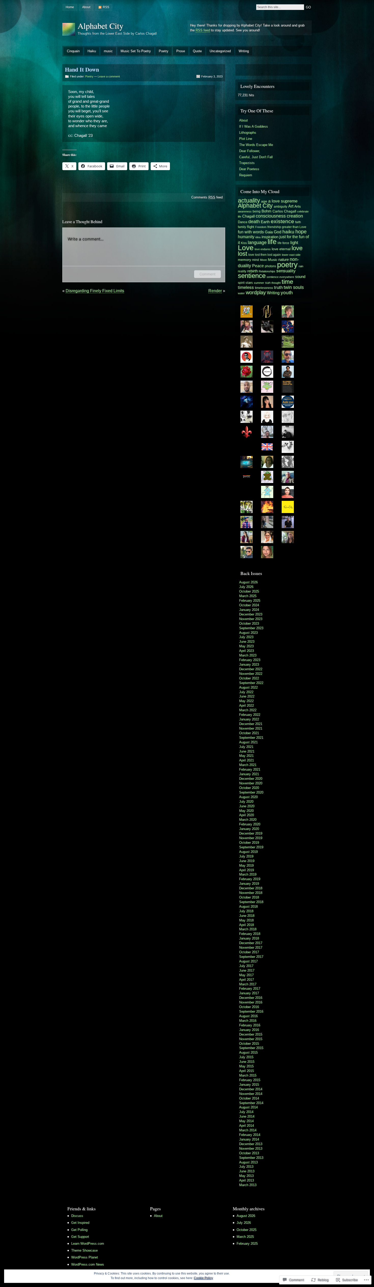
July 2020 (246, 801)
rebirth (252, 271)
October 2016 (249, 1007)
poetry (287, 264)
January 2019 (249, 884)
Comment (207, 274)
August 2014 (248, 1107)
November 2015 (250, 1039)
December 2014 (250, 1089)
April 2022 (246, 705)
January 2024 (249, 610)
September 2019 (251, 847)
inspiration (270, 237)
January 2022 (249, 719)
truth (278, 287)
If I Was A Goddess (253, 126)
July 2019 (246, 856)
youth (287, 292)
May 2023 (246, 646)
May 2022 (246, 701)
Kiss (244, 243)
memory (244, 260)
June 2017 (246, 970)
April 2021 (246, 760)
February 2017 (249, 988)
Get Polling (79, 1230)
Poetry (163, 51)
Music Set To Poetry (136, 51)
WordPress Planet (84, 1257)
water (241, 293)
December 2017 (250, 943)
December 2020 (250, 779)
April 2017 (246, 980)
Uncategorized (220, 51)
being (257, 211)
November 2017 (250, 947)
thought (276, 282)
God (277, 232)
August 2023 (248, 633)
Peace (258, 266)
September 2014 (251, 1103)
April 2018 (246, 925)
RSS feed (203, 30)
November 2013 (250, 1148)
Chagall (248, 216)
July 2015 (246, 1057)
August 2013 (248, 1162)
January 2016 (249, 1030)
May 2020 (246, 811)
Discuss (77, 1216)
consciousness (271, 216)
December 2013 (250, 1144)
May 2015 (246, 1066)
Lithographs (247, 133)
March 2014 (247, 1130)
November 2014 (250, 1094)
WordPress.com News (87, 1264)
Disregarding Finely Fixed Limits (95, 291)
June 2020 (246, 806)
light (294, 242)
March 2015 (247, 1075)
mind (255, 260)
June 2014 (246, 1116)
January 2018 (249, 938)
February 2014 (249, 1135)
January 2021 (249, 774)
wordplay (256, 292)
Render (215, 291)
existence (282, 221)
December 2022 (250, 669)
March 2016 (247, 1021)
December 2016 (250, 998)
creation (295, 216)
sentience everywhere (280, 276)
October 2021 (249, 733)
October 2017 (249, 952)
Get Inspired (80, 1223)
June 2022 (246, 696)
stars (249, 283)
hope (301, 231)
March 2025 (247, 596)
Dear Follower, (249, 151)
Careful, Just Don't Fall (256, 157)
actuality (249, 200)
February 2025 (249, 600)
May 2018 (246, 920)
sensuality (286, 271)
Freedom (260, 227)
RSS (106, 7)
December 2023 (250, 614)
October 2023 (249, 623)
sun (267, 283)
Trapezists (247, 163)
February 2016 (249, 1025)
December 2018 (250, 888)
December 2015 (250, 1034)
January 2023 (249, 664)
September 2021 (251, 738)
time (287, 281)
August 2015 (248, 1052)
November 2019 (250, 838)
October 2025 (249, 591)
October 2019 (249, 842)
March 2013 (247, 1185)
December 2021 (250, 724)
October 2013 (249, 1153)
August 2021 (248, 742)
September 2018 (251, 902)
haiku (288, 231)
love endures (263, 249)
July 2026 (246, 587)
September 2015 (251, 1048)
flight (250, 227)
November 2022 (250, 674)
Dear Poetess (249, 169)
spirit (241, 282)
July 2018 (246, 911)
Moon (263, 259)
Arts (297, 206)
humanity (246, 237)
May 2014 (246, 1121)
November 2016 (250, 1002)
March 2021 (247, 765)
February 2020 (249, 824)
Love (246, 248)
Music (272, 260)
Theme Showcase (84, 1250)
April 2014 (246, 1126)
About (86, 7)
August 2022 (248, 687)
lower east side (291, 254)
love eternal (281, 249)
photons (270, 266)
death (254, 221)
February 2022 (249, 715)
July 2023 (246, 637)
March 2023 (247, 655)
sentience (252, 275)
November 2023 (250, 619)
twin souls (294, 287)
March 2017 (247, 984)
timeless (246, 287)
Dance (242, 222)
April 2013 (246, 1180)
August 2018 (248, 906)
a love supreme (282, 201)
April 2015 (246, 1071)
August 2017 (248, 961)
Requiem (245, 175)
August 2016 (248, 1016)
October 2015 (249, 1043)
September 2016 (251, 1011)
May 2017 (246, 975)
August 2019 (248, 852)
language (257, 242)
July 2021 (246, 747)
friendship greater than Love (286, 227)
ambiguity (280, 206)
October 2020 (249, 788)
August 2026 (248, 582)
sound (300, 276)
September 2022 (251, 683)
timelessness (264, 288)
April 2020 (246, 815)
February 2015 (249, 1080)
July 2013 (246, 1167)
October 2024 (249, 605)
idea (258, 237)
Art (290, 206)
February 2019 (249, 879)
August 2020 (248, 797)
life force (283, 243)
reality (242, 271)
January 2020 (249, 829)
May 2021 (246, 756)
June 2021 (246, 751)
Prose (180, 51)
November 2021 (250, 728)
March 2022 (247, 710)
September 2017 (251, 957)
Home (70, 7)
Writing (244, 51)
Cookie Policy (203, 1278)
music (108, 51)
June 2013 (246, 1171)
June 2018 (246, 916)
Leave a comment (109, 76)
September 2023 (251, 628)
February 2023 (249, 660)
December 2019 (250, 833)
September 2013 (251, 1158)
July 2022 (246, 692)
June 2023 (246, 642)
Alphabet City (100, 25)
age (264, 201)
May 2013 (246, 1176)
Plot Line (245, 139)
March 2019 (247, 874)
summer (259, 282)
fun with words (251, 232)
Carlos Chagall (284, 211)
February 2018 (249, 934)
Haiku (92, 51)
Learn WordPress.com (87, 1243)
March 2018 (247, 929)
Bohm (266, 211)
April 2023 (246, 651)
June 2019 (246, 861)
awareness (245, 211)
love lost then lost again (264, 255)
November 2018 (250, 893)
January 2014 (249, 1139)
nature (283, 259)
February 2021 (249, 769)
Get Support (80, 1237)
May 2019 (246, 865)
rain (301, 266)
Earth (265, 222)
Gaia (269, 232)
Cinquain (73, 51)
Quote (197, 51)
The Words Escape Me (256, 145)
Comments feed (207, 197)
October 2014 (249, 1098)
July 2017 (246, 966)
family (242, 227)
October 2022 (249, 678)
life (272, 242)
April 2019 (246, 870)
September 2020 (251, 792)
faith (298, 222)
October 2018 (249, 897)
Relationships (267, 271)
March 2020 (247, 820)
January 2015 (249, 1085)
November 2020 (250, 783)
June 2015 (246, 1062)
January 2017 (249, 993)
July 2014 (246, 1112)
